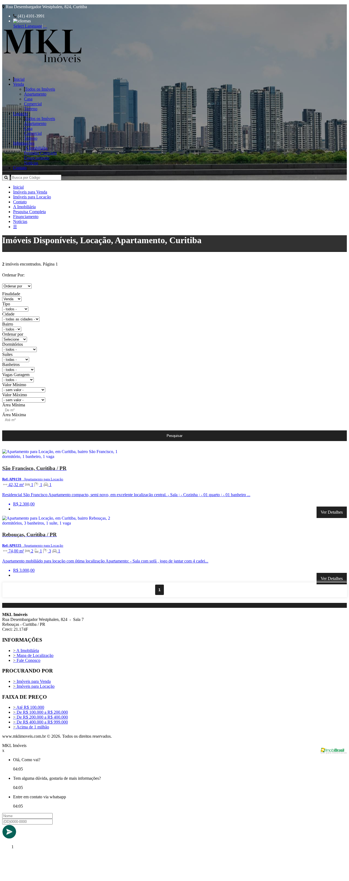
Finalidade (11, 293)
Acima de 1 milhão (31, 727)
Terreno (30, 108)
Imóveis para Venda (30, 192)
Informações (23, 143)
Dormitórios (12, 344)
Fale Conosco (26, 660)
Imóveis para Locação (32, 197)
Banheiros (11, 364)
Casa (28, 99)
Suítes (7, 354)
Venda (18, 84)
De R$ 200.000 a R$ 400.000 (40, 717)
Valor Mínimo (14, 384)
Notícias (31, 162)
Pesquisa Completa (40, 153)
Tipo (6, 304)
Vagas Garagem (15, 374)
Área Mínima (13, 405)
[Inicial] (42, 63)
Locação (20, 113)
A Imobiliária (36, 148)
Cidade (8, 314)
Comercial (33, 104)
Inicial (19, 79)
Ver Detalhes (332, 512)
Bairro (7, 324)
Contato (20, 167)
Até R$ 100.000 (28, 707)
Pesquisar (174, 436)
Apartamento (35, 94)
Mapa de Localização (33, 655)
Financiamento (36, 158)
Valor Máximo (14, 394)
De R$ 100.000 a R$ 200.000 (40, 712)
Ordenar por (12, 334)
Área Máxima (14, 414)
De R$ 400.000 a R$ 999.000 (40, 722)
